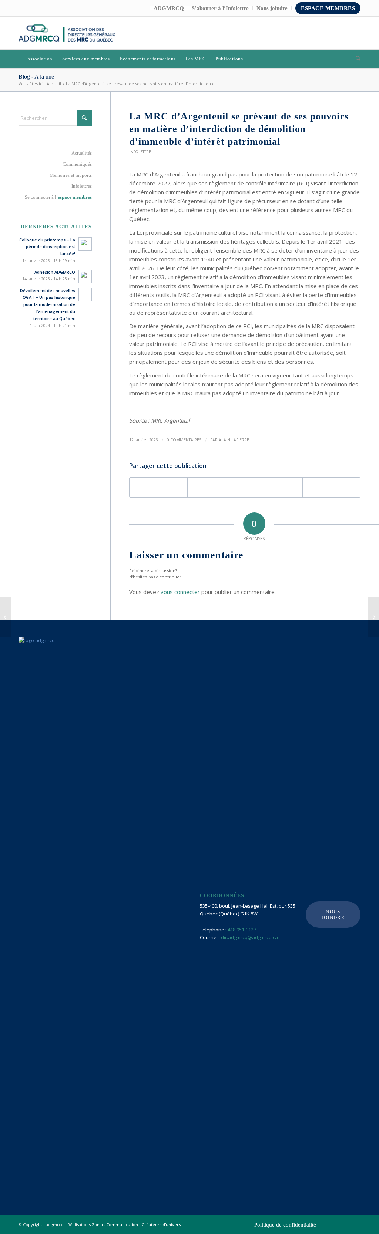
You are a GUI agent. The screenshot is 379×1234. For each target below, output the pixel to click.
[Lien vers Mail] (354, 33)
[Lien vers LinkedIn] (343, 33)
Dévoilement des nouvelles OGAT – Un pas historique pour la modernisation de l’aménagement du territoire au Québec (47, 304)
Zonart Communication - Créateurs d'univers (136, 1224)
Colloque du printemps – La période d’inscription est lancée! (47, 247)
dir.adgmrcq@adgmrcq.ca (249, 937)
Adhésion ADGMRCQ (54, 272)
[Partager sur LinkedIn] (274, 487)
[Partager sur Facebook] (158, 487)
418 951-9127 (242, 929)
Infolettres (81, 186)
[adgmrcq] (67, 33)
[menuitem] (169, 8)
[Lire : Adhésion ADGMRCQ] (85, 276)
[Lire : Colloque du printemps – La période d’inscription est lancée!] (85, 244)
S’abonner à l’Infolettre (220, 8)
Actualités (81, 153)
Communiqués (77, 164)
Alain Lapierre (234, 439)
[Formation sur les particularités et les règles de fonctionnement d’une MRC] (5, 617)
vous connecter (180, 591)
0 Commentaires (184, 439)
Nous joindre (272, 8)
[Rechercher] (355, 59)
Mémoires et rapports (71, 175)
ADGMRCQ (169, 8)
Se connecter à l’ (58, 197)
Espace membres (328, 8)
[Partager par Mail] (331, 487)
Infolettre (140, 151)
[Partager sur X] (216, 487)
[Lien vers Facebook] (332, 33)
